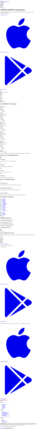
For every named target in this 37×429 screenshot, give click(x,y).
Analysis (3, 405)
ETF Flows (3, 407)
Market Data (4, 406)
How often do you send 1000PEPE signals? (6, 225)
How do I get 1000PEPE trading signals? (6, 220)
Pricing (6, 1)
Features (3, 1)
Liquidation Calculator (5, 413)
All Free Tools (4, 411)
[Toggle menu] (1, 6)
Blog (3, 420)
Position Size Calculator (5, 412)
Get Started (2, 5)
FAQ (7, 1)
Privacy (1, 428)
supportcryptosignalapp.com (9, 428)
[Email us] (1, 400)
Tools (1, 4)
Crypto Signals (4, 404)
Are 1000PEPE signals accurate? (5, 227)
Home (1, 1)
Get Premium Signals (3, 14)
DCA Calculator (4, 414)
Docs (8, 1)
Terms (3, 428)
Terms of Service (4, 421)
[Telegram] (2, 400)
